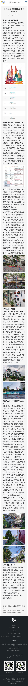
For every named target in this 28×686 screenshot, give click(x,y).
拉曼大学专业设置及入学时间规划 (14, 607)
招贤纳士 (8, 636)
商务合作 (3, 636)
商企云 (16, 683)
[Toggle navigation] (26, 2)
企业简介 (14, 636)
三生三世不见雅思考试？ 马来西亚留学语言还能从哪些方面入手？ (13, 611)
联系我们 (19, 636)
